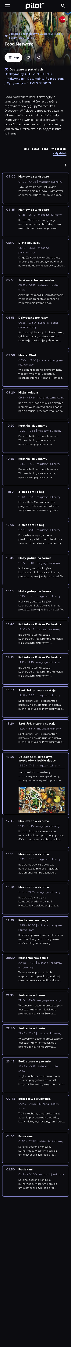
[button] (66, 165)
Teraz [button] (35, 148)
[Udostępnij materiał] (38, 57)
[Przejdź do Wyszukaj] (63, 6)
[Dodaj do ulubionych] (28, 57)
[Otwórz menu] (7, 6)
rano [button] (45, 148)
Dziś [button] (26, 148)
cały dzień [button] (59, 153)
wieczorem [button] (58, 148)
